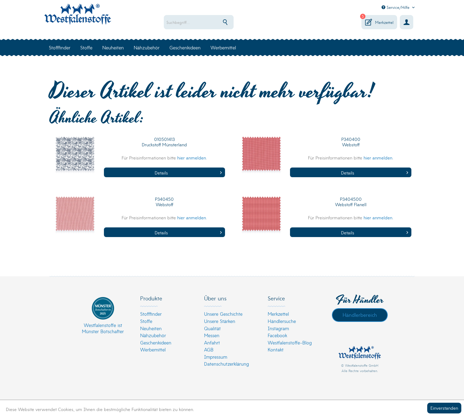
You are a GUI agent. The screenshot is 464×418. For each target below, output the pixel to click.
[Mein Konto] (406, 22)
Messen (211, 335)
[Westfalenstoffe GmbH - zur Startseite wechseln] (77, 17)
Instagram (278, 328)
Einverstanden (444, 408)
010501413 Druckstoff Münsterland (164, 141)
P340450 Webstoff (164, 201)
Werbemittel (153, 349)
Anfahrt (212, 342)
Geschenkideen (155, 342)
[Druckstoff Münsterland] (75, 157)
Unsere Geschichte (223, 313)
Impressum (215, 356)
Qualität (212, 328)
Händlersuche (282, 321)
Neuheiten (151, 328)
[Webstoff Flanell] (261, 217)
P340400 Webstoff (350, 141)
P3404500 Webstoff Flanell (351, 201)
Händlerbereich (360, 314)
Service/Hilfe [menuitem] (398, 7)
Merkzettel (278, 313)
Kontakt (276, 349)
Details (161, 172)
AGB (208, 349)
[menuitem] (216, 22)
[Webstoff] (261, 157)
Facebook (277, 335)
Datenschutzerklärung (226, 363)
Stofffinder (151, 313)
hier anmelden (191, 157)
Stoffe (146, 321)
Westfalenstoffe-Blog (290, 342)
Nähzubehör (153, 335)
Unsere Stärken (219, 321)
